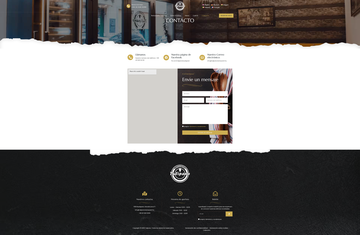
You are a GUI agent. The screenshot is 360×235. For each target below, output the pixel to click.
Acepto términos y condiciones (211, 219)
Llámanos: (140, 54)
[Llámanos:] (130, 57)
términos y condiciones (197, 126)
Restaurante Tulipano (159, 15)
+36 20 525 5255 (139, 7)
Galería (195, 15)
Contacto (205, 15)
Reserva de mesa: (137, 5)
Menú (187, 15)
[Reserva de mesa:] (128, 6)
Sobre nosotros (175, 15)
